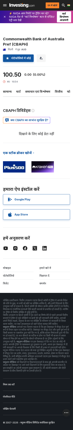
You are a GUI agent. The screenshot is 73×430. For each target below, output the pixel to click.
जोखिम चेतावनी (9, 408)
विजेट (6, 283)
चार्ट (18, 91)
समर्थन (42, 283)
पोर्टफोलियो (8, 275)
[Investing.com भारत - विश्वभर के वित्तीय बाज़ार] (22, 5)
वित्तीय (59, 91)
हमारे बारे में (45, 268)
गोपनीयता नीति (9, 396)
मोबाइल (7, 268)
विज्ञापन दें (44, 275)
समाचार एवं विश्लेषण (37, 91)
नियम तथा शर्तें (8, 384)
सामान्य (7, 91)
